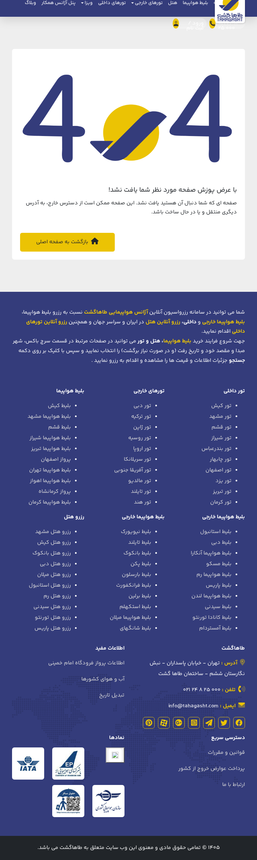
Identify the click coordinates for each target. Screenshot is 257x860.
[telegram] (209, 723)
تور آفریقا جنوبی (132, 470)
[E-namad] (115, 755)
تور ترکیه (141, 416)
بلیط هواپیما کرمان (49, 502)
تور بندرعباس (216, 449)
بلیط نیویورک (136, 532)
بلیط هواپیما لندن (211, 596)
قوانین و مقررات (226, 752)
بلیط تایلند (139, 542)
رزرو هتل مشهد (53, 532)
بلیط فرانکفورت (133, 585)
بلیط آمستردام (215, 628)
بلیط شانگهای (135, 628)
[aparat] (164, 723)
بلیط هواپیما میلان (130, 617)
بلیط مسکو (219, 564)
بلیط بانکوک (137, 553)
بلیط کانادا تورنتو (212, 617)
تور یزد (224, 481)
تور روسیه (139, 438)
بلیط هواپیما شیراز (50, 438)
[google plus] (179, 723)
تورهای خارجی (149, 391)
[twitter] (224, 723)
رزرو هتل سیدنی (52, 607)
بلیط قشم (59, 427)
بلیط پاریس (219, 585)
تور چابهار (221, 459)
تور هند (142, 502)
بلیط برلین (139, 596)
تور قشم (221, 427)
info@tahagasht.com (193, 706)
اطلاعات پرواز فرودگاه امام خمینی (86, 663)
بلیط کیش (59, 406)
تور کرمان (221, 502)
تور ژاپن (142, 427)
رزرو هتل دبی (55, 564)
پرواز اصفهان (56, 459)
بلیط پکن (141, 564)
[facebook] (239, 723)
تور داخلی (234, 391)
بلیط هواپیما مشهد (49, 416)
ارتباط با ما (233, 785)
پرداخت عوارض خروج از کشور (211, 769)
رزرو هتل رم (57, 596)
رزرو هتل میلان (54, 575)
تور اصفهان (218, 470)
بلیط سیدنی (218, 607)
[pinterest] (149, 723)
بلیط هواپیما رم (214, 575)
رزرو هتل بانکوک (51, 553)
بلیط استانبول (216, 532)
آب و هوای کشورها (102, 679)
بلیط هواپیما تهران (50, 470)
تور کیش (221, 406)
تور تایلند (141, 491)
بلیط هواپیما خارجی (223, 517)
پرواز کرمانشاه (54, 491)
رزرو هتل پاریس (52, 628)
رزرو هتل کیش (54, 542)
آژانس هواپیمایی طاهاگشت (116, 312)
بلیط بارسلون (136, 575)
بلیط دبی (221, 542)
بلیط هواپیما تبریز (51, 449)
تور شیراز (221, 438)
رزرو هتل (74, 517)
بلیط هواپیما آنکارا (211, 553)
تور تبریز (222, 491)
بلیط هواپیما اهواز (50, 481)
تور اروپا (142, 449)
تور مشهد (220, 416)
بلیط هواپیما (177, 341)
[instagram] (194, 723)
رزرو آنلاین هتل (163, 322)
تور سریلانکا (137, 459)
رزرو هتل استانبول (50, 585)
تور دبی (142, 406)
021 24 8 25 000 (202, 690)
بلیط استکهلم (135, 607)
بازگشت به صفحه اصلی (63, 242)
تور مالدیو (139, 481)
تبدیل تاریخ (111, 695)
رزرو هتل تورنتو (53, 617)
